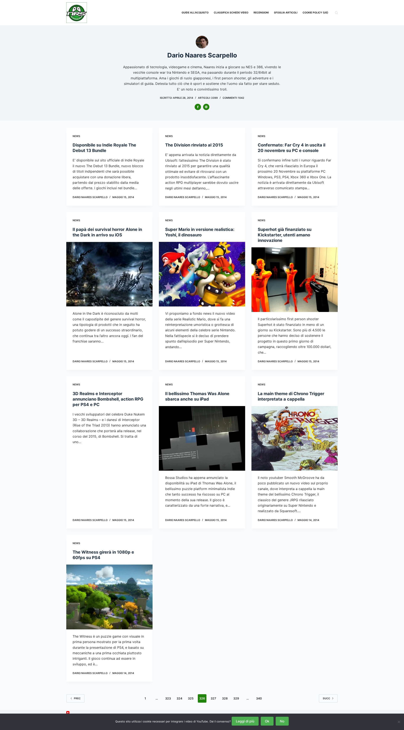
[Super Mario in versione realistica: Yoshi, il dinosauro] (202, 274)
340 (259, 698)
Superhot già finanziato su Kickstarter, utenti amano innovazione (284, 235)
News (76, 136)
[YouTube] (67, 712)
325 (191, 698)
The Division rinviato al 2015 (194, 145)
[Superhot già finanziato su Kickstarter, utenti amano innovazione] (294, 279)
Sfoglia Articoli (285, 12)
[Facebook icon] (198, 107)
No (282, 721)
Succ (326, 698)
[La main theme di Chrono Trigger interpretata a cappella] (294, 438)
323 (168, 698)
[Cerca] (336, 12)
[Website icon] (206, 107)
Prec (77, 698)
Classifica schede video (231, 12)
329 (236, 698)
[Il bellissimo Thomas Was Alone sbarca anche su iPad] (202, 438)
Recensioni (261, 12)
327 (213, 698)
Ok (267, 721)
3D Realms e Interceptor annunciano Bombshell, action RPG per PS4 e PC (108, 399)
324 (179, 698)
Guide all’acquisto (195, 12)
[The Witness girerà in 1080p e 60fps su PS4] (109, 597)
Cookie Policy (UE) (315, 12)
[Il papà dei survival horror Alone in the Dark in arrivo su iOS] (109, 274)
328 (225, 698)
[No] (399, 722)
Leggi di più (245, 721)
